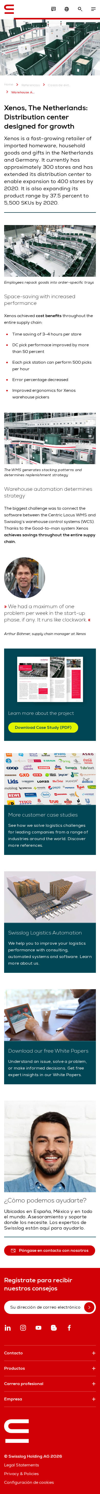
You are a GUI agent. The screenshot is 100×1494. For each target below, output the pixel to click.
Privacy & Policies (21, 1473)
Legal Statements (21, 1465)
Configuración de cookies (29, 1482)
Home (8, 84)
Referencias (31, 85)
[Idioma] (66, 9)
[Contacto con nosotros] (53, 9)
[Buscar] (80, 9)
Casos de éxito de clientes (60, 85)
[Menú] (93, 9)
